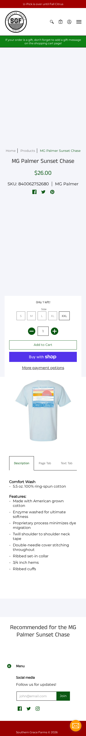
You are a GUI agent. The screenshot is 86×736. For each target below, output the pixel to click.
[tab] (21, 463)
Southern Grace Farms (31, 732)
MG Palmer (66, 183)
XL (52, 316)
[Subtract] (31, 331)
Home (11, 151)
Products (27, 151)
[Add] (54, 331)
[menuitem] (51, 22)
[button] (51, 22)
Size (44, 309)
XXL (64, 316)
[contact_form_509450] (75, 725)
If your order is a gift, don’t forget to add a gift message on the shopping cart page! (43, 41)
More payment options (43, 368)
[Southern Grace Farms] (16, 22)
